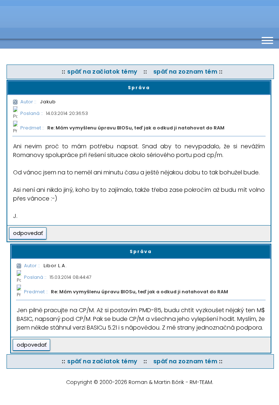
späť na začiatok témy (102, 71)
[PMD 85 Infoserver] (94, 16)
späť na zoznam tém (185, 71)
